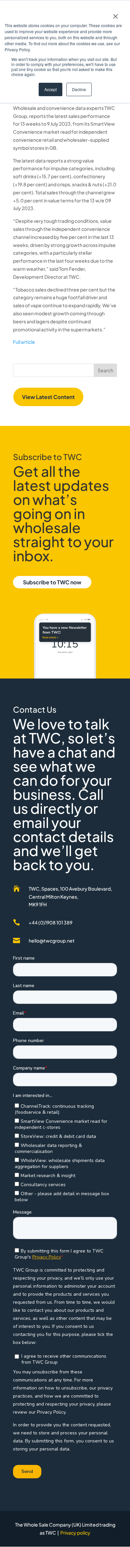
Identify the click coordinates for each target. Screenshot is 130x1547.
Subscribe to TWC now (52, 582)
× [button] (115, 14)
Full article (24, 342)
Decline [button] (79, 89)
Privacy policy (75, 1533)
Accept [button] (50, 89)
